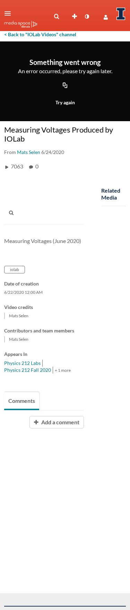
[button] (9, 13)
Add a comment (59, 422)
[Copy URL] (65, 85)
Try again (65, 102)
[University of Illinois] (121, 14)
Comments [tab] (21, 400)
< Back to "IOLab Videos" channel (40, 34)
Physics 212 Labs (22, 363)
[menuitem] (56, 16)
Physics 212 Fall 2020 (27, 370)
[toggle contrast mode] (86, 16)
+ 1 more (63, 370)
